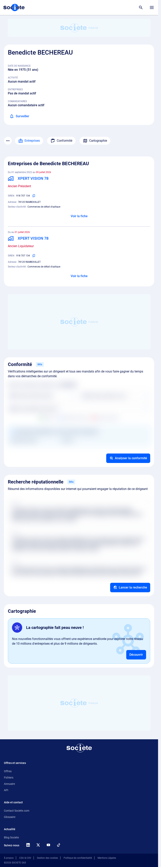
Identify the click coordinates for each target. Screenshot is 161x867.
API (6, 790)
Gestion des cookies (47, 858)
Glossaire (9, 817)
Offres (8, 771)
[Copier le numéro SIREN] (34, 196)
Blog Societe (11, 837)
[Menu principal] (152, 7)
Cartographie (98, 140)
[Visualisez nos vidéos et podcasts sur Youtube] (48, 845)
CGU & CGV (25, 858)
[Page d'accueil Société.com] (14, 7)
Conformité (64, 140)
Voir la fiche (79, 216)
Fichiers (8, 777)
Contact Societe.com (16, 810)
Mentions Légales (107, 858)
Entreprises (32, 140)
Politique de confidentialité (78, 858)
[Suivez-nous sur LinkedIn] (28, 845)
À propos (9, 858)
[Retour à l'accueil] (79, 748)
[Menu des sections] (8, 141)
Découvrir (136, 655)
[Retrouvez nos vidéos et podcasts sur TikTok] (58, 845)
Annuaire (9, 783)
